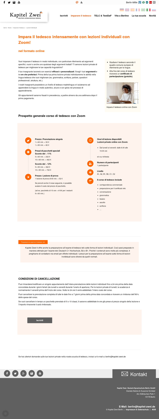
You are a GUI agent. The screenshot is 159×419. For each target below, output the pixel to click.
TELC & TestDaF (103, 15)
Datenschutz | (144, 409)
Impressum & (131, 409)
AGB (154, 409)
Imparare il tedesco (81, 15)
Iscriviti (64, 15)
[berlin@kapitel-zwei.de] (77, 2)
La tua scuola (139, 15)
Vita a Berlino (122, 15)
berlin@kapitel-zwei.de (141, 406)
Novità (152, 15)
